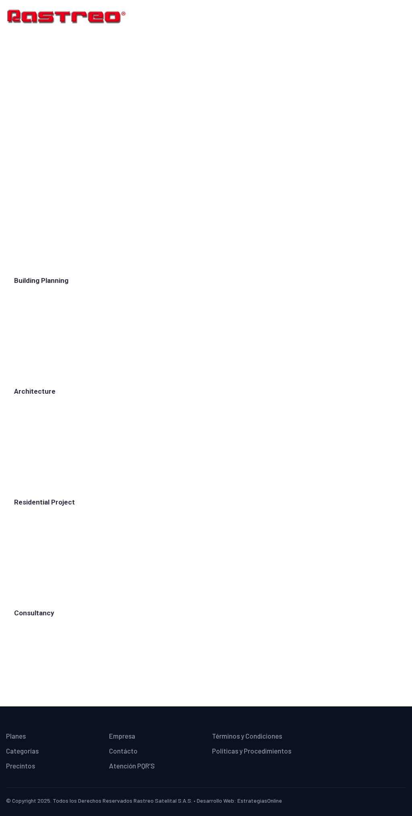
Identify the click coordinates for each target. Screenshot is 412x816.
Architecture (35, 391)
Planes (16, 736)
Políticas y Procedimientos (251, 751)
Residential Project (44, 502)
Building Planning (41, 280)
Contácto (123, 751)
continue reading (44, 307)
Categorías (22, 751)
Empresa (122, 736)
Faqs (221, 128)
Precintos (20, 766)
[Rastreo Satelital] (66, 16)
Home (194, 128)
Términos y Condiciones (247, 736)
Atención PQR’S (132, 766)
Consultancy (34, 613)
